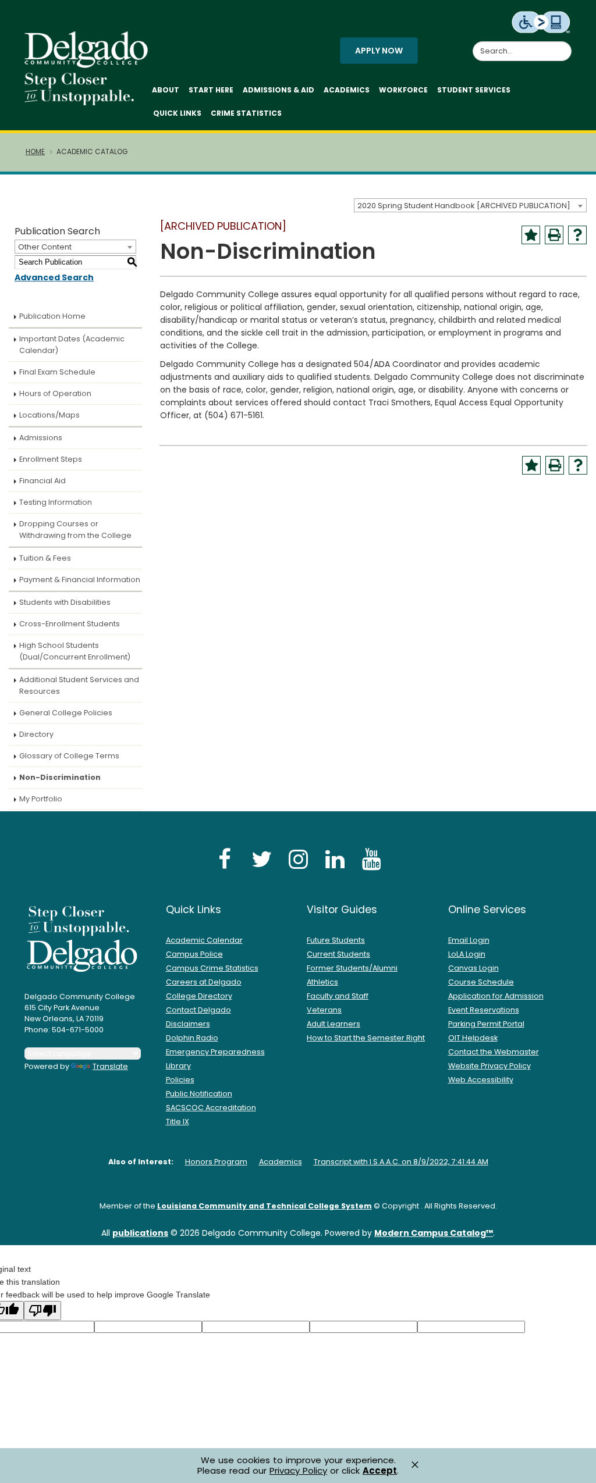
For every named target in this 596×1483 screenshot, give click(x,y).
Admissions (40, 438)
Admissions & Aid (278, 90)
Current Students (338, 954)
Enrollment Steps (50, 459)
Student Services (473, 90)
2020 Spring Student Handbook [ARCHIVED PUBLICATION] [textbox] (463, 205)
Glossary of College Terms (69, 756)
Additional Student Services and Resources (79, 685)
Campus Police (194, 954)
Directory (36, 734)
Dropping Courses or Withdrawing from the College (75, 529)
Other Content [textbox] (45, 246)
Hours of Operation (55, 393)
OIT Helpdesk (473, 1038)
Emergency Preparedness (215, 1052)
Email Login (468, 940)
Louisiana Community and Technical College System (264, 1206)
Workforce (403, 90)
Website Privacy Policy (489, 1066)
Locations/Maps (49, 415)
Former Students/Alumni (352, 968)
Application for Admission (496, 996)
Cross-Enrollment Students (69, 624)
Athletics (322, 982)
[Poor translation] (42, 1310)
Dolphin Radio (192, 1038)
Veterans (324, 1010)
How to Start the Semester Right (366, 1038)
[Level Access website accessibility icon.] (541, 21)
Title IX (177, 1121)
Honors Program (216, 1162)
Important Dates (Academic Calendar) (72, 344)
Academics (347, 90)
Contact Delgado (198, 1010)
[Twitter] (261, 858)
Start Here (211, 90)
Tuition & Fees (45, 558)
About (165, 90)
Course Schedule (481, 982)
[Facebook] (224, 858)
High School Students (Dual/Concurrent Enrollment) (74, 651)
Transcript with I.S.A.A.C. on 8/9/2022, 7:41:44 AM (401, 1162)
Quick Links (177, 113)
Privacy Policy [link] (298, 1470)
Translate (110, 1066)
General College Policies (65, 713)
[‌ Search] (565, 44)
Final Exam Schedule (57, 372)
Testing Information (55, 502)
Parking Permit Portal (486, 1024)
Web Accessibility (480, 1080)
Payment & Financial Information (79, 579)
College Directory (199, 996)
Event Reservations (483, 1010)
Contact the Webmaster (493, 1052)
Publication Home (52, 316)
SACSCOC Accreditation (211, 1108)
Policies (180, 1080)
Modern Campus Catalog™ (433, 1233)
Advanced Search (54, 277)
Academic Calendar (204, 940)
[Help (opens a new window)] (577, 235)
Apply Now (379, 50)
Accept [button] (380, 1471)
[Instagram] (298, 858)
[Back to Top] (576, 1469)
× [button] (415, 1465)
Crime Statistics (246, 113)
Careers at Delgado (204, 982)
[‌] (89, 64)
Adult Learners (333, 1024)
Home (35, 151)
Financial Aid (42, 481)
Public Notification (199, 1094)
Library (178, 1066)
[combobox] (470, 205)
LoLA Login (466, 954)
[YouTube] (371, 858)
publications (140, 1233)
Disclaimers (188, 1024)
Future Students (336, 940)
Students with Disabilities (65, 602)
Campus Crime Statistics (212, 968)
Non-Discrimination (60, 777)
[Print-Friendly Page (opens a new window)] (554, 235)
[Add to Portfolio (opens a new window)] (531, 235)
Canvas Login (473, 968)
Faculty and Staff (337, 996)
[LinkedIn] (334, 858)
